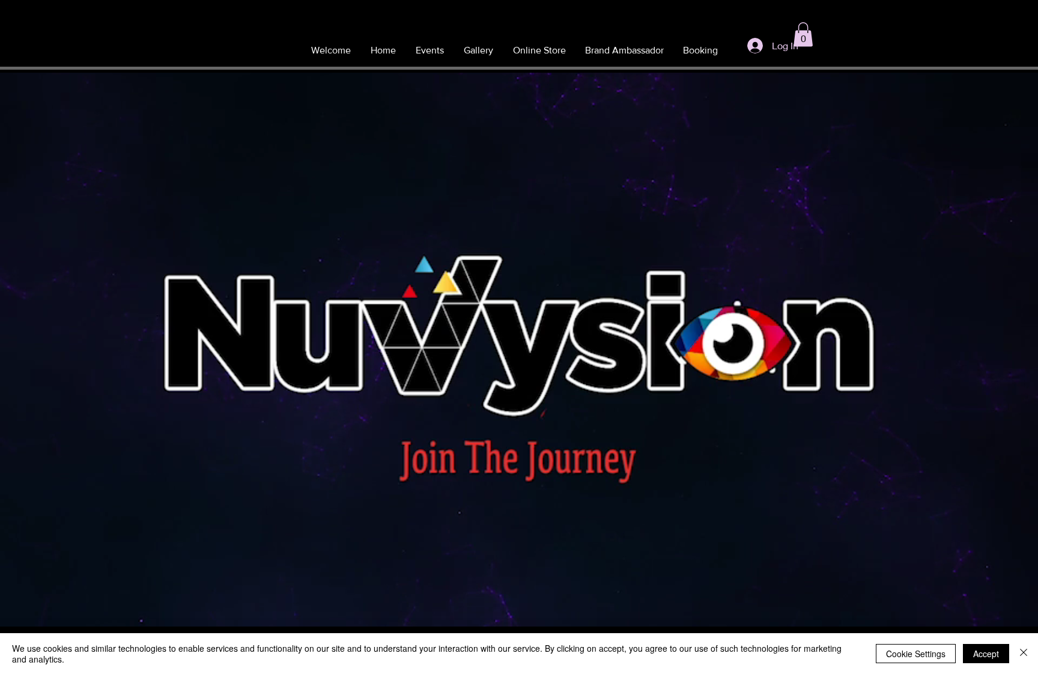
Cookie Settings (915, 654)
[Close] (1023, 653)
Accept (986, 654)
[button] (803, 34)
